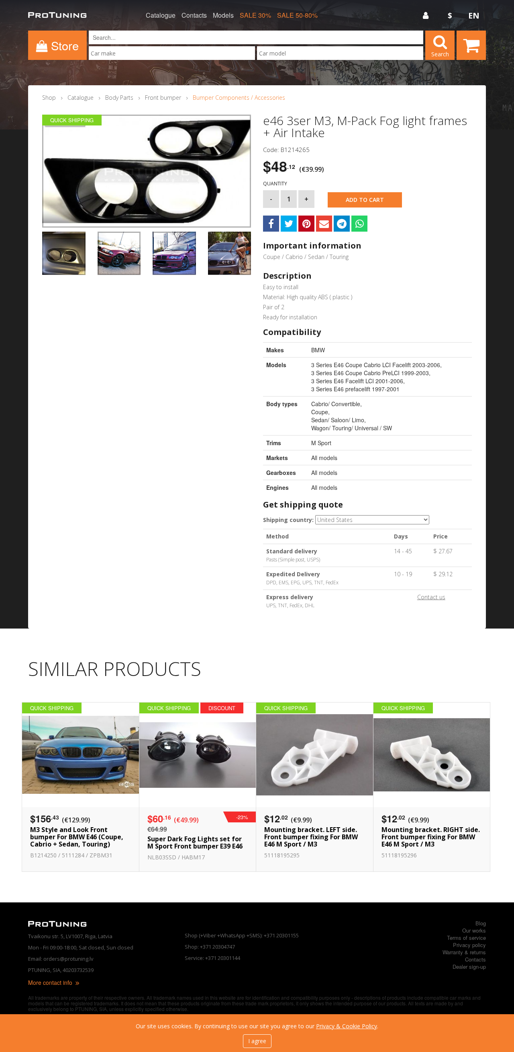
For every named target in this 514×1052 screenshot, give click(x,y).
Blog (480, 923)
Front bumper (163, 97)
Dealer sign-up (469, 966)
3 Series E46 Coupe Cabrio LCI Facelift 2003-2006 (375, 365)
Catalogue (160, 15)
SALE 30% (255, 15)
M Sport (321, 443)
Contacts (194, 15)
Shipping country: (288, 520)
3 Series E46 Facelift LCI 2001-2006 (357, 381)
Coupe (319, 412)
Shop (49, 97)
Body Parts (119, 97)
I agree (257, 1041)
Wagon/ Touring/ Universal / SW (351, 428)
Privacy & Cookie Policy (346, 1026)
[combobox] (172, 53)
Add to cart (365, 199)
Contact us (431, 597)
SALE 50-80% (297, 15)
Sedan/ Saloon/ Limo (337, 420)
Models (223, 15)
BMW (318, 350)
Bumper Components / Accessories (239, 97)
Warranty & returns (464, 952)
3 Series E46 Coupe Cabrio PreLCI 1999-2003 (370, 373)
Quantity (275, 183)
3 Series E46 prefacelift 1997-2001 (355, 389)
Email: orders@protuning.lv (61, 958)
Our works (474, 930)
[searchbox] (172, 53)
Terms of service (466, 937)
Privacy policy (469, 945)
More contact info (51, 982)
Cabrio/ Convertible (335, 404)
